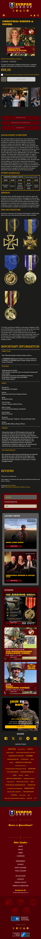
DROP (32, 759)
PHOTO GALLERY (20, 867)
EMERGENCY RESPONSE (23, 762)
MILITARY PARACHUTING (22, 781)
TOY (35, 798)
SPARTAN (29, 798)
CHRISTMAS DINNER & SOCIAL (21, 487)
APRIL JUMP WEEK (14, 542)
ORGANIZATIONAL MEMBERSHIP (14, 788)
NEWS (20, 853)
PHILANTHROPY (28, 792)
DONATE (20, 864)
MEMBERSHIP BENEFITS (29, 778)
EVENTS (13, 485)
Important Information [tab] (20, 122)
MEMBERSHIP (20, 861)
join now (20, 726)
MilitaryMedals (10, 781)
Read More (14, 546)
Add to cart (21, 79)
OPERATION (31, 785)
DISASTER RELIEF (13, 759)
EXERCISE (31, 769)
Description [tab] (20, 117)
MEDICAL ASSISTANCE (13, 778)
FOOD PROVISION (12, 772)
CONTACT (20, 879)
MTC (32, 781)
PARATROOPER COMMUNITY (14, 791)
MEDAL (26, 775)
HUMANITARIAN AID (27, 772)
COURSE (29, 756)
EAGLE (11, 762)
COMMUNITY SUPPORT (16, 756)
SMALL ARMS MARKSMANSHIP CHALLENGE (15, 798)
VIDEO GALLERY (20, 871)
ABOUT (20, 849)
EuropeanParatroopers (20, 765)
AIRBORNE (12, 749)
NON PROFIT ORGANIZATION (15, 785)
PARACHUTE (29, 788)
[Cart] (31, 15)
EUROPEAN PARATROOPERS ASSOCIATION (16, 768)
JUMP (14, 775)
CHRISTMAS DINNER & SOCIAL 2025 (20, 575)
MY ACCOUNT (20, 876)
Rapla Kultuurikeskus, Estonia (11, 59)
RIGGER (14, 795)
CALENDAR (20, 856)
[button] (31, 15)
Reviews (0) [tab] (20, 127)
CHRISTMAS (7, 487)
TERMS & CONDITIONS (20, 886)
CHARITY (30, 749)
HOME (20, 846)
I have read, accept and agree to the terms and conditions (21, 74)
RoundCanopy (22, 795)
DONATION (24, 759)
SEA (29, 795)
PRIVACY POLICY (20, 882)
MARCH (21, 775)
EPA (9, 485)
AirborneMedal (21, 749)
